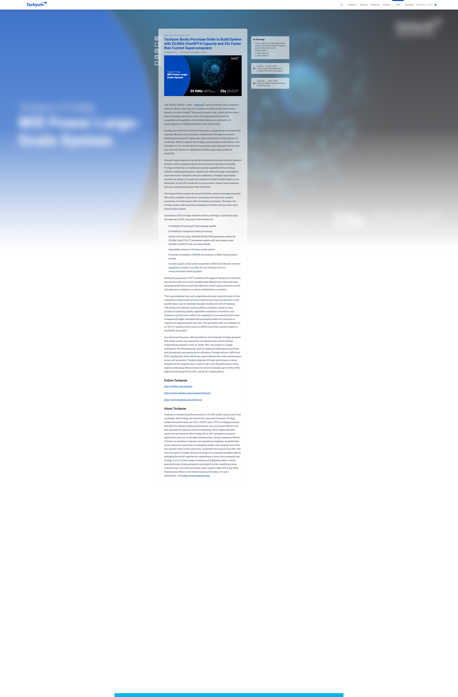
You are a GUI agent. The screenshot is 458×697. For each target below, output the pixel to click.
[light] (435, 4)
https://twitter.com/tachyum (178, 386)
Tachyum (199, 104)
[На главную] (37, 5)
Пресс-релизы (179, 35)
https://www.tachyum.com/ (196, 475)
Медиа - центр (169, 35)
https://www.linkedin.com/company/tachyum (187, 393)
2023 (187, 35)
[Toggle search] (342, 4)
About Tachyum (263, 56)
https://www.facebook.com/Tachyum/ (183, 399)
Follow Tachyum (263, 53)
